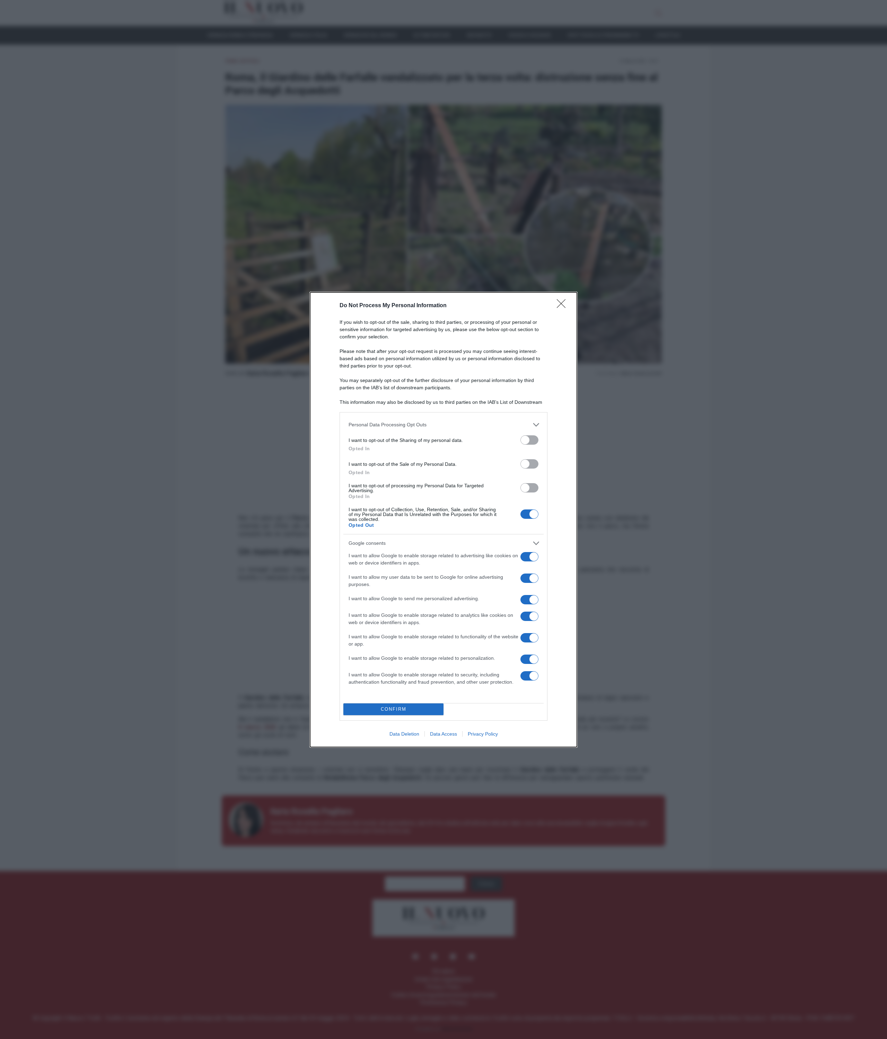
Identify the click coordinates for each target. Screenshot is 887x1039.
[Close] (563, 305)
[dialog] (443, 519)
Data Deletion (404, 734)
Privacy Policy (483, 734)
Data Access (443, 734)
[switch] (529, 440)
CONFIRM (393, 709)
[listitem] (443, 424)
